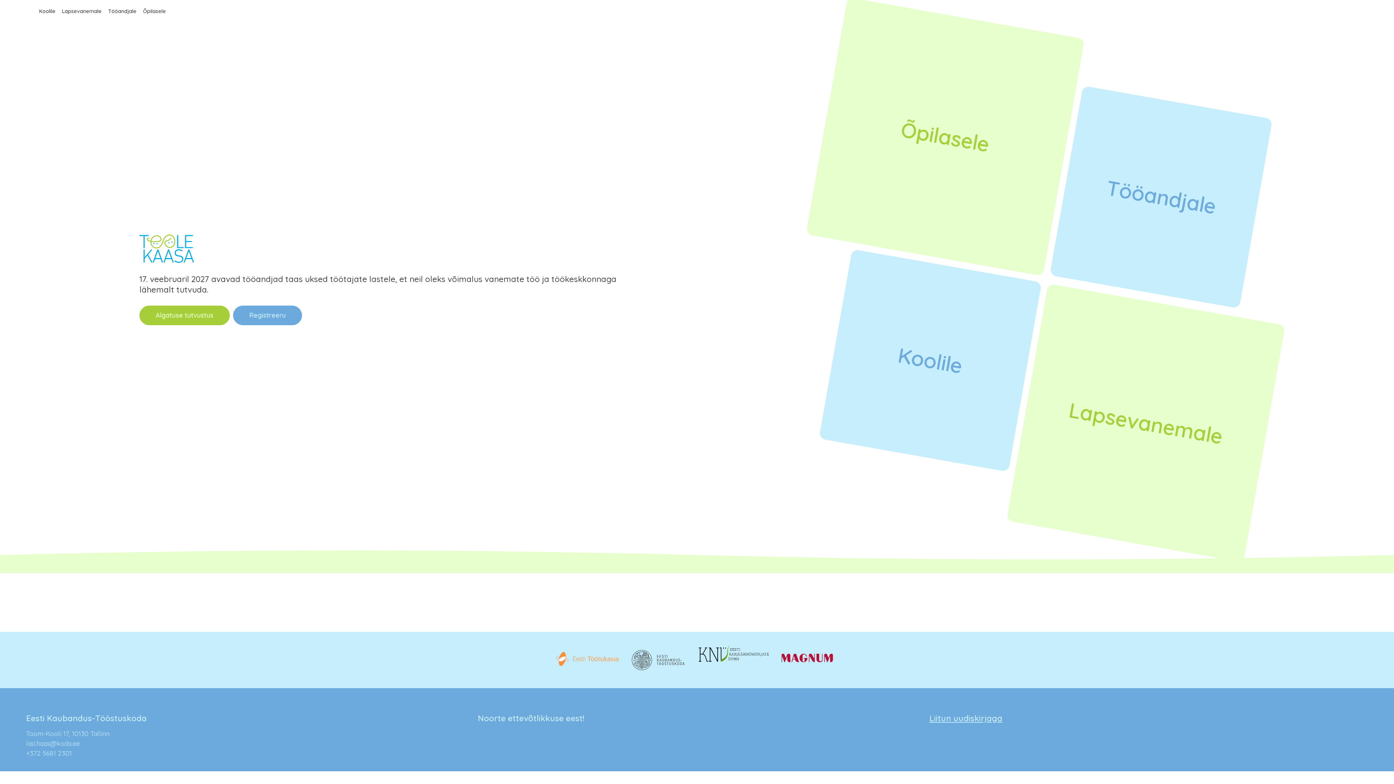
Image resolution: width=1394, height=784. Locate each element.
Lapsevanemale (82, 11)
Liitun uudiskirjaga (965, 718)
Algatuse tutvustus (184, 315)
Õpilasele (154, 11)
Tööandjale (122, 11)
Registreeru (267, 315)
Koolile (47, 11)
